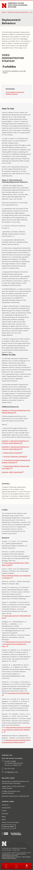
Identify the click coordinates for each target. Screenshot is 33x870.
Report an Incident (8, 826)
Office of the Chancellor (10, 822)
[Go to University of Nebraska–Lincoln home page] (4, 5)
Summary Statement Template (14, 456)
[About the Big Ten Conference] (5, 833)
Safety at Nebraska (26, 856)
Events (4, 811)
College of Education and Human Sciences (11, 792)
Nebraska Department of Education (14, 796)
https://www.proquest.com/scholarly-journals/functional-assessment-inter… (16, 644)
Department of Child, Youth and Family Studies (13, 787)
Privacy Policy (18, 856)
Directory (5, 805)
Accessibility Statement (20, 853)
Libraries (5, 813)
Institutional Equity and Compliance (10, 855)
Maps (4, 816)
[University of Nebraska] (16, 833)
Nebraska (4, 12)
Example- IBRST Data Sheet (12, 472)
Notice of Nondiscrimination (8, 856)
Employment (6, 808)
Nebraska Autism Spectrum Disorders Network (17, 5)
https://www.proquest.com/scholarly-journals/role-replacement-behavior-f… (16, 730)
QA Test (12, 853)
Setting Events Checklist (12, 453)
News (4, 819)
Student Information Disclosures (9, 858)
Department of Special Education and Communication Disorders (15, 782)
